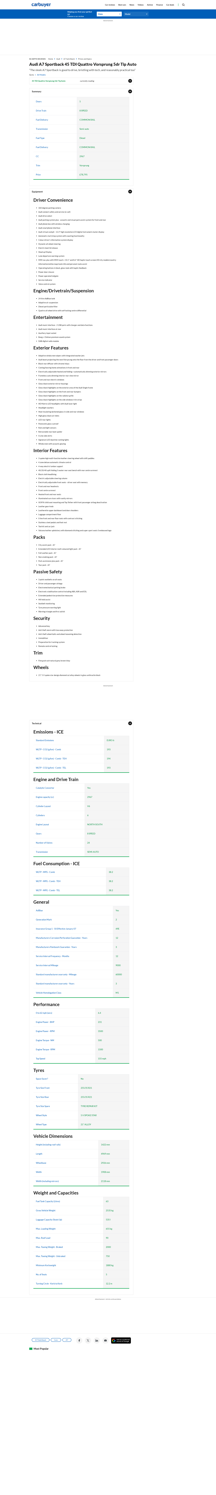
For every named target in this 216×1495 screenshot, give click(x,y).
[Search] (183, 4)
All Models (41, 75)
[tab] (81, 91)
